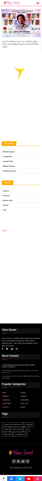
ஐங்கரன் (6, 429)
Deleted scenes (9, 171)
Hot (4, 210)
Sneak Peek (8, 161)
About (22, 407)
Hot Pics (5, 407)
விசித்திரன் (29, 424)
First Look (24, 403)
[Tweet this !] (20, 478)
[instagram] (37, 478)
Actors (6, 191)
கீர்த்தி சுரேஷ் (7, 434)
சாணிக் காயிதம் (16, 429)
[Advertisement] (19, 116)
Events (6, 205)
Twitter (4, 231)
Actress (6, 196)
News (4, 393)
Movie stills (7, 200)
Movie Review (8, 152)
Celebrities (7, 157)
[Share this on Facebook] (11, 478)
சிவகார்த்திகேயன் (20, 434)
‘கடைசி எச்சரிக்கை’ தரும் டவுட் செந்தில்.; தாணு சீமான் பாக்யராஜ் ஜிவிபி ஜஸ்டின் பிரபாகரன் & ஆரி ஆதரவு (20, 44)
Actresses (6, 400)
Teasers (23, 396)
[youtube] (29, 478)
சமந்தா (26, 429)
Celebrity (5, 396)
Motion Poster (9, 166)
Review (23, 393)
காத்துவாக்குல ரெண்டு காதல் (13, 424)
